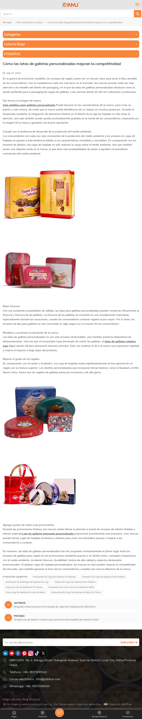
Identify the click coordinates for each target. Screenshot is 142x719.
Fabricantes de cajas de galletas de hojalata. (54, 576)
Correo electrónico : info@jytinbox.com (34, 679)
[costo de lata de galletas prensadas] (40, 303)
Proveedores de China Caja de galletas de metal (71, 587)
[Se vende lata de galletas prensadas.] (40, 229)
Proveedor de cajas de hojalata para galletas (103, 576)
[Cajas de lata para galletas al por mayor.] (40, 447)
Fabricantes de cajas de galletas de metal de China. (76, 592)
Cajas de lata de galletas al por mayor (24, 587)
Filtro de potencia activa (29, 22)
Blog (25, 699)
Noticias (34, 699)
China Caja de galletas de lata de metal (25, 592)
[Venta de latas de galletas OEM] (40, 521)
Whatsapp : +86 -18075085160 (29, 686)
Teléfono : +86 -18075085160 (28, 672)
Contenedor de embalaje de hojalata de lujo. (27, 581)
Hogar (8, 22)
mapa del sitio (12, 699)
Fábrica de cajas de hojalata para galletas (75, 581)
